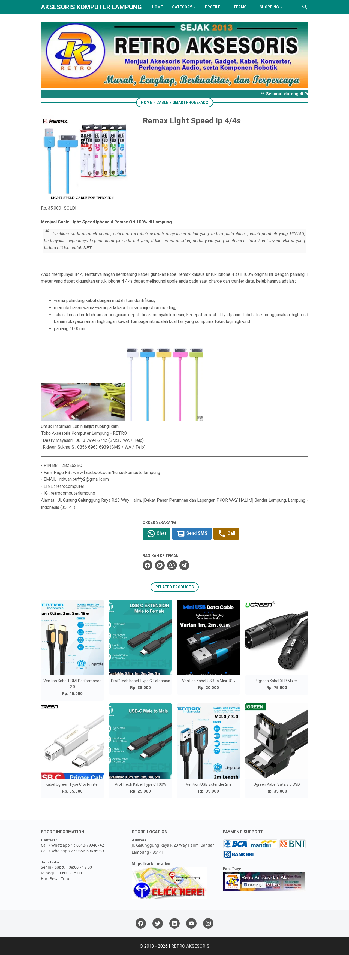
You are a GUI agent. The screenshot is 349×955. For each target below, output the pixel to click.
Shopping (269, 7)
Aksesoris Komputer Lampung (91, 7)
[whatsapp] (172, 565)
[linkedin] (174, 923)
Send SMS (196, 533)
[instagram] (208, 923)
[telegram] (184, 565)
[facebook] (147, 565)
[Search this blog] (305, 7)
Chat (160, 533)
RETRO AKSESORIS (190, 946)
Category (182, 7)
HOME (157, 7)
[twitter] (160, 565)
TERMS (239, 7)
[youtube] (191, 923)
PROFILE (212, 7)
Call (230, 533)
